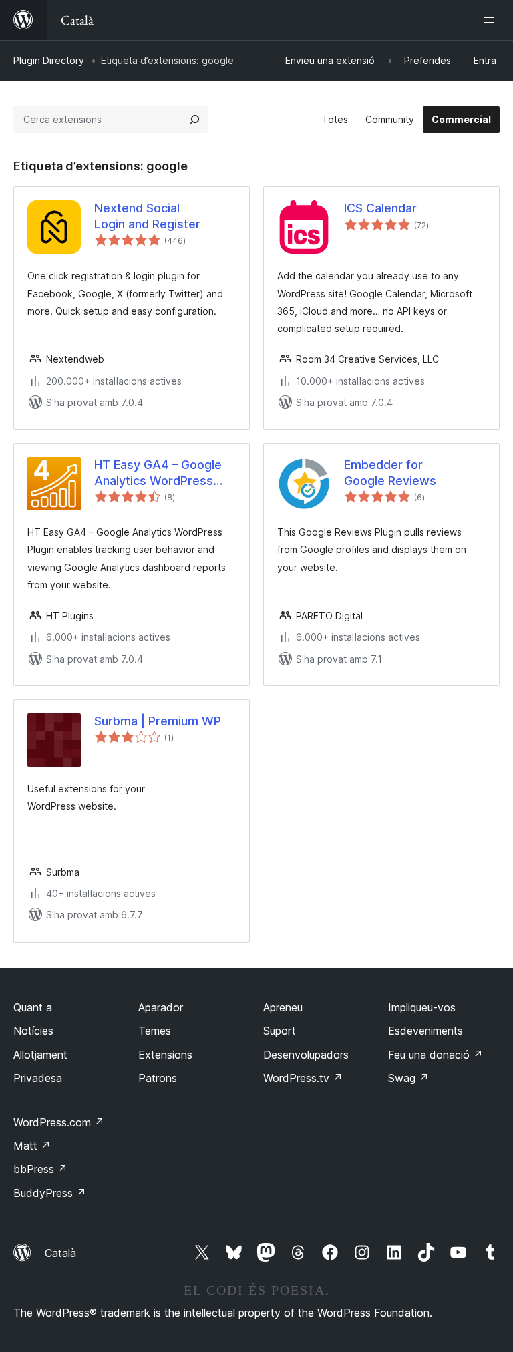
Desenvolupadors (306, 1054)
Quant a (32, 1007)
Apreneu (283, 1007)
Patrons (157, 1078)
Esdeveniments (425, 1030)
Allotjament (40, 1054)
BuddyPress (49, 1193)
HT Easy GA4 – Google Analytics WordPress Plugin (158, 473)
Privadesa (37, 1078)
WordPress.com (58, 1122)
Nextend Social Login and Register (147, 215)
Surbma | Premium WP (157, 721)
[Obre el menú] (491, 20)
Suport (279, 1030)
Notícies (33, 1030)
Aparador (160, 1007)
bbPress (40, 1169)
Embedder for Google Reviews (390, 472)
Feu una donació (435, 1054)
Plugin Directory (48, 60)
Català (60, 1253)
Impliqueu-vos (422, 1007)
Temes (154, 1030)
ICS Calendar (380, 208)
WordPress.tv (303, 1078)
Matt (32, 1145)
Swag (408, 1078)
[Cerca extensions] (194, 119)
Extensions (165, 1054)
